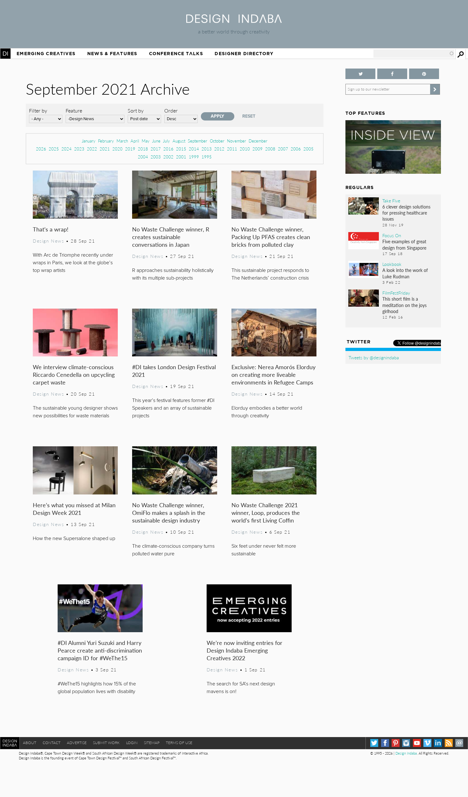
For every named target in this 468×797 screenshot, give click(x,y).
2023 (79, 149)
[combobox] (413, 53)
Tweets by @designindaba (374, 357)
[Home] (234, 21)
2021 (105, 149)
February (106, 141)
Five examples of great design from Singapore (404, 244)
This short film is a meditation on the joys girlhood (404, 305)
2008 (270, 149)
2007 (283, 149)
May (146, 141)
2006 (296, 149)
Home (5, 53)
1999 (194, 157)
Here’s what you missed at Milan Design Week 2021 (74, 508)
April (135, 141)
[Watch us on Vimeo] (427, 743)
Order (171, 110)
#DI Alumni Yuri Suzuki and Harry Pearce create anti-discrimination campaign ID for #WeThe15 (100, 650)
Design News (48, 241)
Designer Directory (244, 53)
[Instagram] (406, 743)
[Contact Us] (459, 743)
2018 (143, 149)
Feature (74, 110)
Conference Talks (176, 53)
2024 (66, 149)
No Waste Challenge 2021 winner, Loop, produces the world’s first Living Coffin (265, 512)
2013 (207, 149)
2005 (308, 149)
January (89, 141)
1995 (207, 157)
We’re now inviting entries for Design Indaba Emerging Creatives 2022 (244, 650)
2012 (219, 149)
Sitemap (152, 742)
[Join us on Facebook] (392, 74)
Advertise (77, 742)
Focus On (391, 235)
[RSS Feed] (449, 743)
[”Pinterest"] (424, 74)
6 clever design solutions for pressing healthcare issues (406, 212)
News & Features (112, 53)
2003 (156, 157)
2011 (232, 149)
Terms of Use (179, 742)
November (236, 141)
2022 (92, 149)
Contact (51, 742)
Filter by (38, 110)
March (122, 141)
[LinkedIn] (438, 743)
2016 (168, 149)
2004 (143, 157)
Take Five (391, 200)
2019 (130, 149)
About (29, 742)
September (197, 141)
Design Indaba (406, 753)
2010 (245, 149)
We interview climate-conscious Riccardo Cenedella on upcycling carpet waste (74, 374)
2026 (41, 149)
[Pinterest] (396, 743)
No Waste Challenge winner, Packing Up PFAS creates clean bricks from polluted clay (270, 236)
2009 (257, 149)
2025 (54, 149)
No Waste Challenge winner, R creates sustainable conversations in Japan (170, 236)
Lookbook (391, 264)
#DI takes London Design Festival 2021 (174, 370)
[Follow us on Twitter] (360, 74)
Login (132, 742)
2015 (181, 149)
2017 (156, 149)
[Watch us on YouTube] (417, 743)
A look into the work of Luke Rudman (405, 273)
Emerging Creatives (46, 53)
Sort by (136, 110)
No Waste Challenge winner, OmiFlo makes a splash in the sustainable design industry (168, 512)
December (258, 141)
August (179, 141)
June (156, 141)
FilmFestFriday (396, 292)
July (166, 141)
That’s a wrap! (50, 229)
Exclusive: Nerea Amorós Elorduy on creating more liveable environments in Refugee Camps (273, 374)
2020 (117, 149)
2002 (168, 157)
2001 (181, 157)
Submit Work (106, 742)
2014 (194, 149)
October (217, 141)
